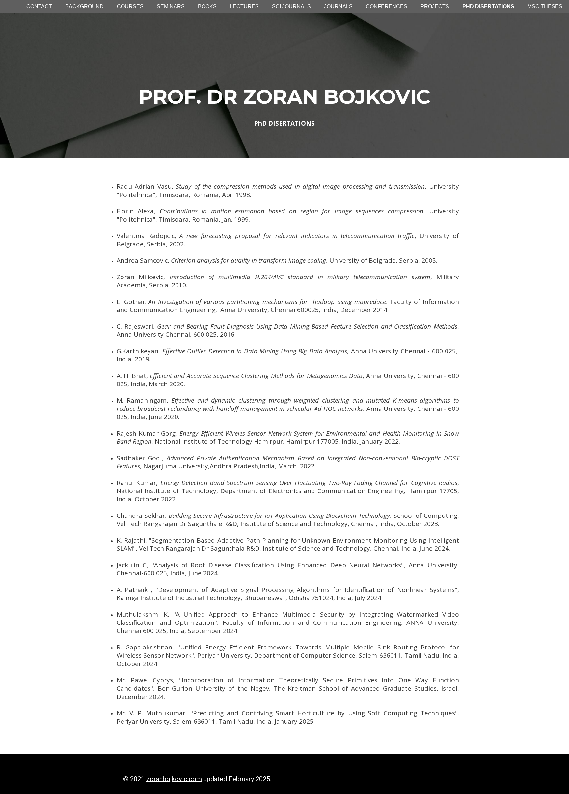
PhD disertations (488, 6)
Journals (338, 6)
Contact (39, 6)
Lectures (244, 6)
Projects (434, 6)
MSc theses (545, 6)
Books (207, 6)
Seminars (171, 6)
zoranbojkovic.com (174, 779)
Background (84, 6)
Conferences (386, 6)
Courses (130, 6)
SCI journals (291, 6)
